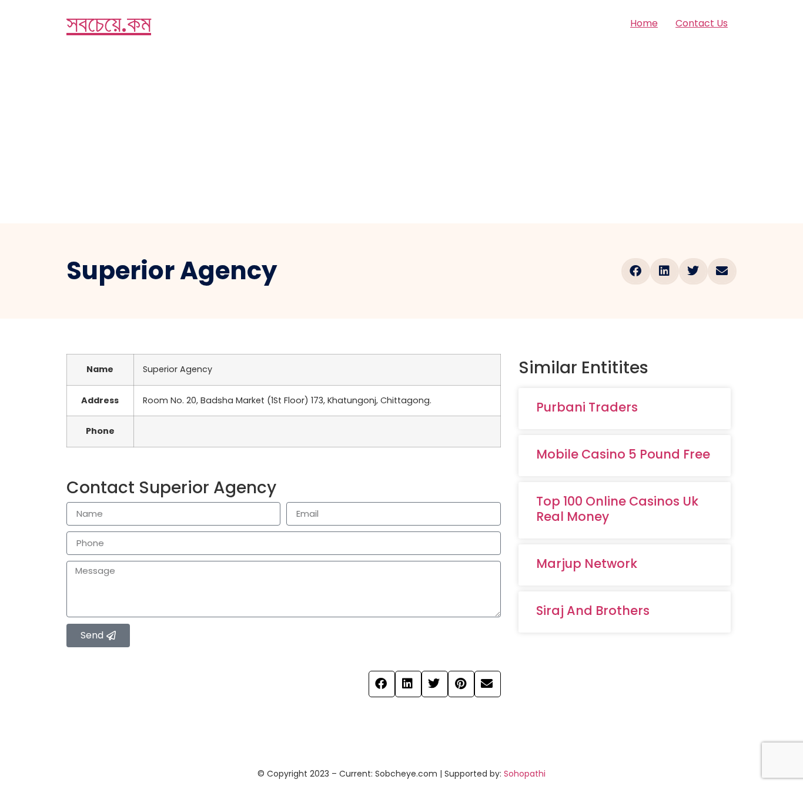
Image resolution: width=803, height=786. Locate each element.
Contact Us (701, 23)
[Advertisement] (401, 135)
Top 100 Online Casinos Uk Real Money (617, 508)
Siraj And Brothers (593, 610)
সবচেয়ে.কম (108, 23)
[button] (635, 271)
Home (644, 23)
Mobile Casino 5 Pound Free (623, 454)
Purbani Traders (587, 407)
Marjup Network (586, 563)
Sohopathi (525, 774)
